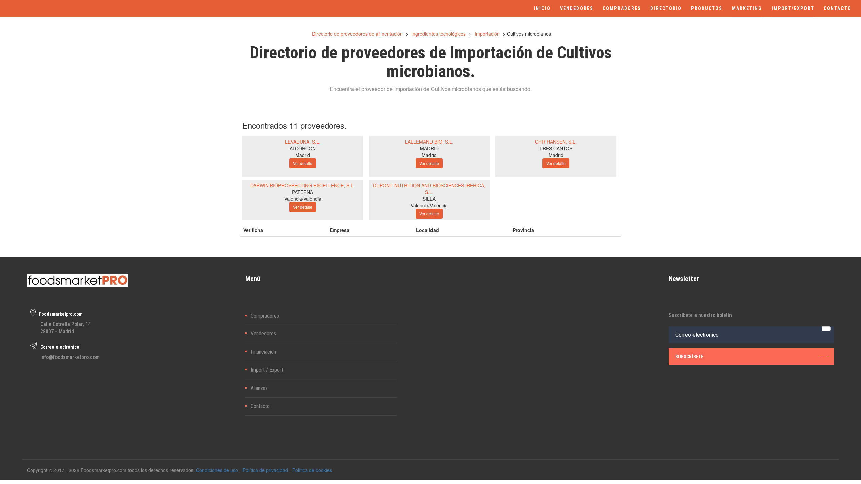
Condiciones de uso (217, 470)
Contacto (260, 406)
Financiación (263, 352)
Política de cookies (312, 470)
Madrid (302, 155)
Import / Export (267, 370)
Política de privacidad (265, 470)
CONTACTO (837, 8)
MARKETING (747, 8)
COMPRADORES (622, 8)
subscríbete (689, 356)
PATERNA (302, 192)
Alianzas (259, 388)
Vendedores (263, 333)
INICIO (542, 8)
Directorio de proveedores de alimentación (357, 33)
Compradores (265, 316)
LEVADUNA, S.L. (303, 141)
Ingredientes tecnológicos (438, 33)
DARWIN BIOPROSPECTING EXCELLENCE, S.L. (302, 185)
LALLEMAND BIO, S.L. (429, 141)
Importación (487, 33)
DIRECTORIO (666, 8)
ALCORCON (303, 148)
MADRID (429, 148)
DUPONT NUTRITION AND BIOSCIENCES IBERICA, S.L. (429, 188)
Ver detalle (302, 163)
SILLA (429, 198)
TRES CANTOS (555, 148)
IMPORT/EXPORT (793, 8)
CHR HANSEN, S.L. (556, 141)
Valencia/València (302, 198)
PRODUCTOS (706, 8)
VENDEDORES (576, 8)
